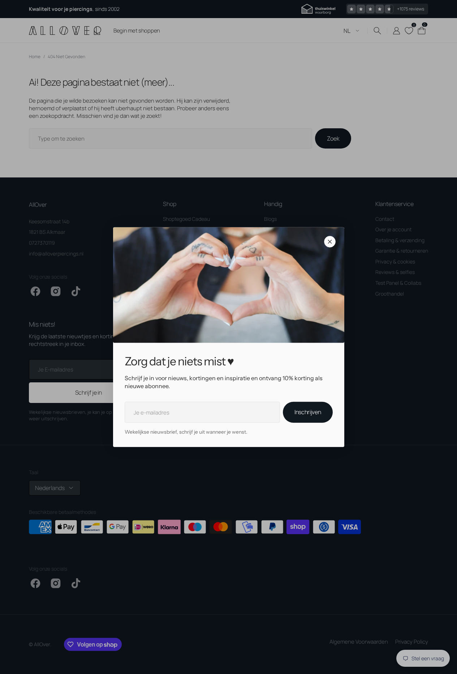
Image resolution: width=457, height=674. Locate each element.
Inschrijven (307, 412)
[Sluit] (330, 241)
